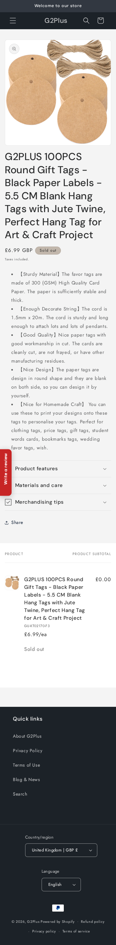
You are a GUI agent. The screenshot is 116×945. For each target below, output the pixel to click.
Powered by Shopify (58, 921)
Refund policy (92, 921)
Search (20, 794)
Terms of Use (26, 765)
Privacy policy (44, 931)
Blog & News (26, 779)
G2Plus (33, 921)
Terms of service (76, 931)
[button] (13, 21)
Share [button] (17, 522)
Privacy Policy (27, 750)
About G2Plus (27, 736)
